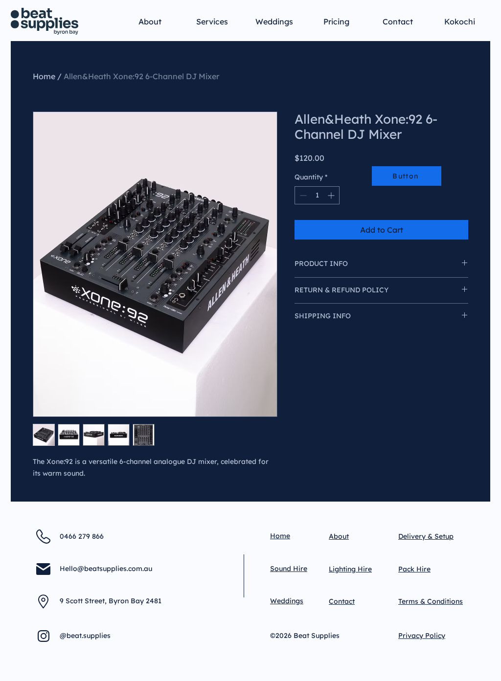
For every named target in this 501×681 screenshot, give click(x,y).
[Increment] (332, 195)
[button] (212, 17)
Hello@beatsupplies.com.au (106, 568)
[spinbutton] (317, 195)
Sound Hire (288, 568)
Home (44, 76)
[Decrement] (302, 195)
